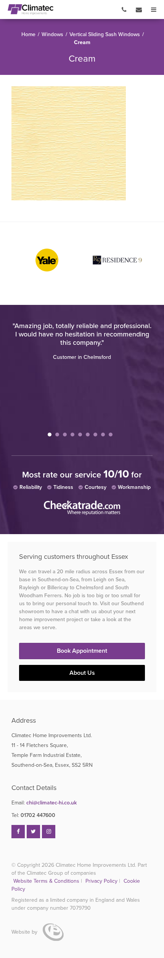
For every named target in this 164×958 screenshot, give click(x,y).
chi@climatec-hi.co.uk (44, 802)
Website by (25, 932)
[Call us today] (124, 9)
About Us (82, 673)
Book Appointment (82, 651)
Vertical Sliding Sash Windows (104, 34)
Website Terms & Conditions (46, 881)
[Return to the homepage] (30, 9)
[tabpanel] (82, 341)
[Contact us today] (139, 9)
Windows (52, 34)
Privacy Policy (102, 881)
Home (28, 34)
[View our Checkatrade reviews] (82, 513)
